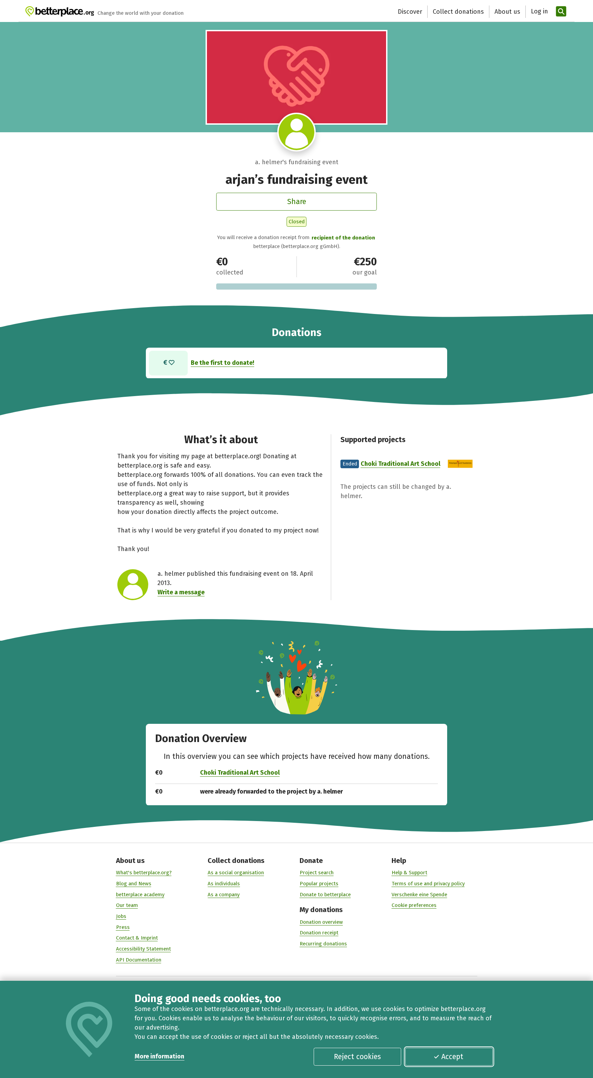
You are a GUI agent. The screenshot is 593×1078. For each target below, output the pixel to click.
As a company (224, 894)
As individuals (224, 883)
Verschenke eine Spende (419, 894)
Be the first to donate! (222, 363)
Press (123, 927)
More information (159, 1056)
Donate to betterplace (325, 894)
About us (507, 11)
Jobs (121, 916)
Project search (317, 872)
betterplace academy (140, 894)
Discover (410, 11)
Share (296, 201)
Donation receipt (319, 933)
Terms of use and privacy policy (428, 883)
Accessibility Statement (143, 949)
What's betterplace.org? (144, 872)
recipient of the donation (343, 238)
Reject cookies (357, 1056)
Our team (127, 905)
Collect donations (458, 11)
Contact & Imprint (137, 938)
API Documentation (138, 960)
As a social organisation (236, 872)
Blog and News (133, 883)
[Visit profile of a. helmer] (296, 132)
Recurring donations (323, 944)
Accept (452, 1056)
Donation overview (321, 922)
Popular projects (319, 883)
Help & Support (409, 872)
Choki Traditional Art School (400, 464)
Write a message (181, 592)
